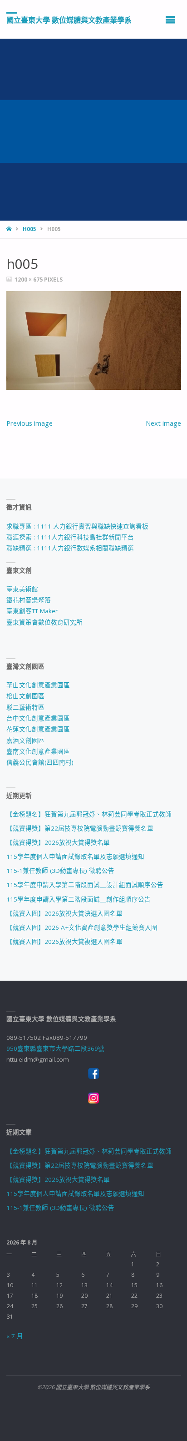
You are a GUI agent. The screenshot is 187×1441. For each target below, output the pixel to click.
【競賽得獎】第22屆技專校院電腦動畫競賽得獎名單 (79, 828)
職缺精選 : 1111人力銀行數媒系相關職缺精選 (70, 548)
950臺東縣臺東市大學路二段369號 (55, 1048)
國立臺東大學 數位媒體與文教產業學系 (69, 20)
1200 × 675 (29, 279)
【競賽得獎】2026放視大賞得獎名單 (58, 842)
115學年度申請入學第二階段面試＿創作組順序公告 (78, 899)
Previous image (29, 423)
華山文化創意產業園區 (38, 685)
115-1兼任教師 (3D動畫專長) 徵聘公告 (60, 871)
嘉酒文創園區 (25, 740)
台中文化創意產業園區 (38, 718)
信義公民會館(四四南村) (40, 762)
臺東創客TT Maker (32, 611)
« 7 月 (14, 1336)
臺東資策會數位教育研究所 (44, 622)
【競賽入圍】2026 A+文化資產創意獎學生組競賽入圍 (81, 927)
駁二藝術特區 (25, 707)
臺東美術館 (22, 589)
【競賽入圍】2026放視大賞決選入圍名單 (64, 913)
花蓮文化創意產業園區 (38, 729)
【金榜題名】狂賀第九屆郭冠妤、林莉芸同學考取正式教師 (89, 814)
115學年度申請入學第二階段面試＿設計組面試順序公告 (84, 885)
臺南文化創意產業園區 (38, 751)
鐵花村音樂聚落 (28, 600)
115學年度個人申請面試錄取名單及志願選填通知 (75, 856)
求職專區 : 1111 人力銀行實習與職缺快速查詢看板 (77, 526)
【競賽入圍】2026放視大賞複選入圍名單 (64, 941)
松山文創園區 (25, 696)
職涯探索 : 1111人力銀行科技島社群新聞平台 (70, 537)
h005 (29, 229)
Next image (163, 423)
